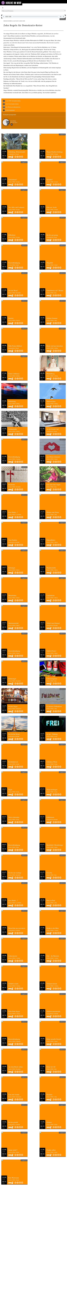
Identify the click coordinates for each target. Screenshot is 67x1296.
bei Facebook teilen (12, 104)
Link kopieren (10, 110)
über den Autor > (14, 122)
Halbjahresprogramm (9, 114)
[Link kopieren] (18, 157)
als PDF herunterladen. (13, 101)
